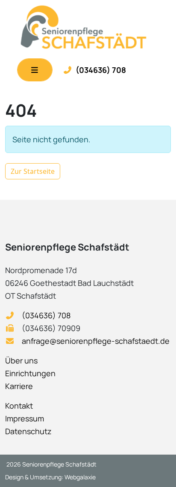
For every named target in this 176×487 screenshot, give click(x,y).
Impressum (24, 418)
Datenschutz (28, 431)
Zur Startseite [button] (33, 171)
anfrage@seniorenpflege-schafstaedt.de (96, 341)
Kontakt (19, 406)
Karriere (19, 386)
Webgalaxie (80, 477)
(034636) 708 (101, 70)
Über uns (21, 360)
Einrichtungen (30, 373)
